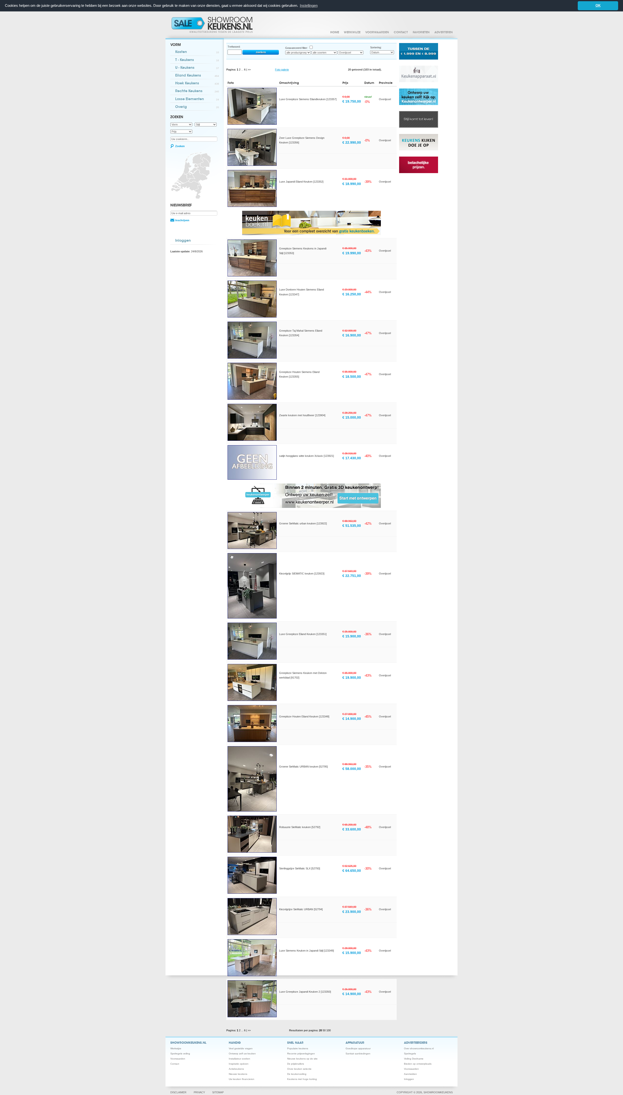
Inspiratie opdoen (238, 1063)
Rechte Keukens (197, 91)
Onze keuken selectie (299, 1069)
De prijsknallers (295, 1063)
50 (324, 1030)
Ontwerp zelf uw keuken (242, 1053)
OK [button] (598, 5)
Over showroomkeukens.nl (419, 1048)
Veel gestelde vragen (241, 1048)
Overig (197, 107)
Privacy (199, 1092)
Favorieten (421, 32)
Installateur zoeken (239, 1058)
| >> (248, 69)
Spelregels (410, 1053)
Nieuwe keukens (238, 1074)
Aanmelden (410, 1074)
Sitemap (218, 1092)
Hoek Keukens (197, 83)
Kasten (197, 52)
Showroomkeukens (213, 24)
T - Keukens (197, 60)
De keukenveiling (296, 1074)
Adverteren (443, 32)
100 (328, 1030)
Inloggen (183, 241)
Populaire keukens (297, 1048)
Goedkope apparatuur (358, 1048)
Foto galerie (282, 69)
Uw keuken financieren (241, 1079)
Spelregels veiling (180, 1053)
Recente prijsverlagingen (301, 1053)
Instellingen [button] (309, 5)
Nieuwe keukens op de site (302, 1058)
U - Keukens (197, 68)
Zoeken (180, 146)
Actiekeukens (236, 1069)
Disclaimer (178, 1092)
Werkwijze (352, 32)
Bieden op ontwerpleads (417, 1063)
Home (334, 32)
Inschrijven (182, 220)
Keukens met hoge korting (302, 1079)
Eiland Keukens (197, 76)
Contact (401, 32)
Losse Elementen (197, 99)
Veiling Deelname (413, 1058)
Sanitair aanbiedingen (358, 1053)
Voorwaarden (377, 32)
